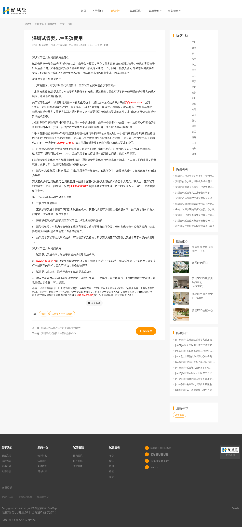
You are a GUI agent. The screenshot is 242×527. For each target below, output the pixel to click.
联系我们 (6, 466)
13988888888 (159, 454)
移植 (111, 471)
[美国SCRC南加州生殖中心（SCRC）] (181, 282)
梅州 (194, 148)
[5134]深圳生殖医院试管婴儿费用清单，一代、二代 (195, 339)
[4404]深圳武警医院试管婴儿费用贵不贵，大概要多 (195, 378)
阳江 (194, 126)
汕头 (194, 92)
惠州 (194, 86)
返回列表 (147, 331)
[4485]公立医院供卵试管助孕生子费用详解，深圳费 (195, 356)
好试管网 (43, 44)
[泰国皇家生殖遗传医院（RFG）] (181, 251)
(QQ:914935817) (135, 102)
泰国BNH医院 (200, 262)
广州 (194, 42)
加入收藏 (95, 303)
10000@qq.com (159, 461)
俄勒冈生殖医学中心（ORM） (202, 296)
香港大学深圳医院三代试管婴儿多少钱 (195, 209)
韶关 (194, 131)
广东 (62, 24)
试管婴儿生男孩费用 (62, 313)
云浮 (194, 142)
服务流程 (6, 455)
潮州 (194, 98)
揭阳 (194, 103)
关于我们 (97, 11)
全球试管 (42, 466)
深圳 (70, 24)
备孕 (111, 455)
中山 (194, 64)
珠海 (194, 70)
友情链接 (6, 471)
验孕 (111, 476)
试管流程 (154, 11)
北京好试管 (7, 496)
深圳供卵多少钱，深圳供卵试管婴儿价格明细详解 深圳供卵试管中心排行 (195, 181)
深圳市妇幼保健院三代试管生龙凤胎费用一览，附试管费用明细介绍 (195, 198)
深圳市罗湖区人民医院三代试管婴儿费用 (195, 187)
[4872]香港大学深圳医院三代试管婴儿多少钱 (195, 345)
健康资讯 (42, 455)
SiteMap (52, 508)
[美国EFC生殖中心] (181, 314)
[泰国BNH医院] (181, 267)
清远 (194, 137)
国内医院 (77, 455)
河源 (194, 154)
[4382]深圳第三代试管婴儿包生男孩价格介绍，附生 (195, 390)
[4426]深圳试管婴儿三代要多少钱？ (193, 367)
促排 (111, 460)
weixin (154, 467)
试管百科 (42, 460)
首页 (83, 11)
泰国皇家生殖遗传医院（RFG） (202, 249)
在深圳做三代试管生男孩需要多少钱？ (195, 226)
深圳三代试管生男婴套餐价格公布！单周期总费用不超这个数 (195, 220)
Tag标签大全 (42, 496)
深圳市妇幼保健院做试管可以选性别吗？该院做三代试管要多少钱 (195, 203)
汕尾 (194, 109)
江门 (194, 75)
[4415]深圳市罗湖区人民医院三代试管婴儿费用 (195, 373)
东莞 (194, 58)
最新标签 (182, 408)
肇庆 (194, 81)
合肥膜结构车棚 (24, 496)
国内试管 (52, 24)
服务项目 (173, 11)
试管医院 (135, 11)
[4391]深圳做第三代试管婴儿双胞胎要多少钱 (195, 384)
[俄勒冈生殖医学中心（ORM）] (181, 298)
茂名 (194, 120)
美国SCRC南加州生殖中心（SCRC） (202, 282)
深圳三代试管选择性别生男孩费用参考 (61, 327)
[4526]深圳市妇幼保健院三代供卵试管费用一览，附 (195, 350)
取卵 (111, 466)
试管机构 (77, 466)
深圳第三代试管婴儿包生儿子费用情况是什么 (195, 175)
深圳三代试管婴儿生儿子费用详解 (192, 192)
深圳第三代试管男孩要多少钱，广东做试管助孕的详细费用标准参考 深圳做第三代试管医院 (195, 214)
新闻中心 (116, 11)
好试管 (28, 24)
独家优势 (6, 460)
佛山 (194, 53)
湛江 (194, 114)
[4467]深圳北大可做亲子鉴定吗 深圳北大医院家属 (195, 362)
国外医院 (77, 460)
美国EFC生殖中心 (202, 310)
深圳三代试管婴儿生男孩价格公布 (58, 333)
